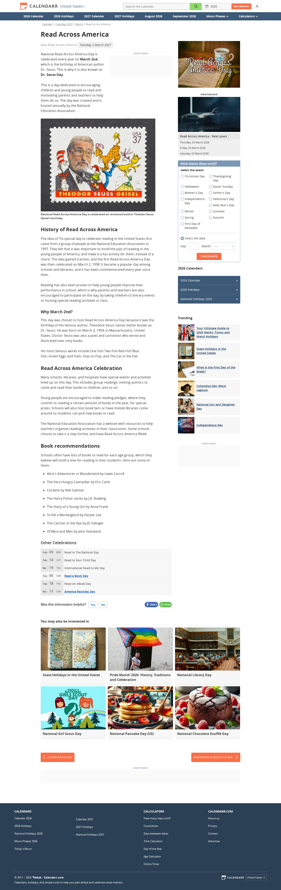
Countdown (151, 826)
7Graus (37, 877)
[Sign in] (257, 6)
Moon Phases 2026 (25, 841)
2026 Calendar (33, 16)
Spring (189, 217)
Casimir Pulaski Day (59, 757)
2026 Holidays (64, 16)
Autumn (218, 217)
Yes (93, 604)
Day (184, 246)
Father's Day (221, 193)
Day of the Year (153, 849)
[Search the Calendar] (196, 6)
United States (71, 6)
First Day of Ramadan (192, 226)
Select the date (195, 238)
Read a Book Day (76, 576)
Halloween (192, 186)
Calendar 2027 (64, 24)
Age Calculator (152, 856)
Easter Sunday (223, 186)
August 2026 (153, 16)
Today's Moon (23, 849)
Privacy (212, 826)
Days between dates (156, 833)
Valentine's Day (223, 199)
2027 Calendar (94, 16)
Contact (213, 833)
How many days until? (198, 163)
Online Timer (151, 864)
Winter (189, 211)
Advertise (214, 841)
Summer (219, 211)
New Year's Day (223, 205)
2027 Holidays (124, 16)
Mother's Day (194, 193)
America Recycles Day (79, 591)
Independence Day (195, 201)
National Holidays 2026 (196, 299)
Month (207, 246)
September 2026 (184, 16)
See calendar (241, 6)
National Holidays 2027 (90, 834)
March (79, 24)
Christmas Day (195, 176)
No (103, 604)
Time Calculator (153, 841)
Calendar (47, 24)
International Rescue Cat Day (212, 757)
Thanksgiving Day (222, 178)
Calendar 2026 (23, 818)
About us (213, 818)
